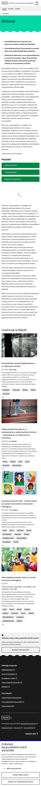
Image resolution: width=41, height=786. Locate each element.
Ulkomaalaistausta (8, 617)
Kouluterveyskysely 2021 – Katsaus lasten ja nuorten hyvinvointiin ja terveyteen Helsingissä (19, 504)
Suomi (4, 9)
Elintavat (25, 390)
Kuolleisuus (6, 390)
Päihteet (33, 390)
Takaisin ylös (30, 733)
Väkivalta (19, 621)
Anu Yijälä (13, 589)
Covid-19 (15, 542)
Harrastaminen (7, 534)
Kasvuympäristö (21, 538)
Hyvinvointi (6, 394)
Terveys (6, 13)
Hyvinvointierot (16, 465)
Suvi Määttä (13, 441)
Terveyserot (16, 390)
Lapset (20, 461)
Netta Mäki (13, 369)
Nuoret (27, 461)
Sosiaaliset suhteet (8, 538)
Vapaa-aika (18, 534)
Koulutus (27, 609)
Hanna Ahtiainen (7, 587)
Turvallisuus (20, 617)
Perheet (19, 609)
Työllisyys (5, 613)
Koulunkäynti (6, 542)
